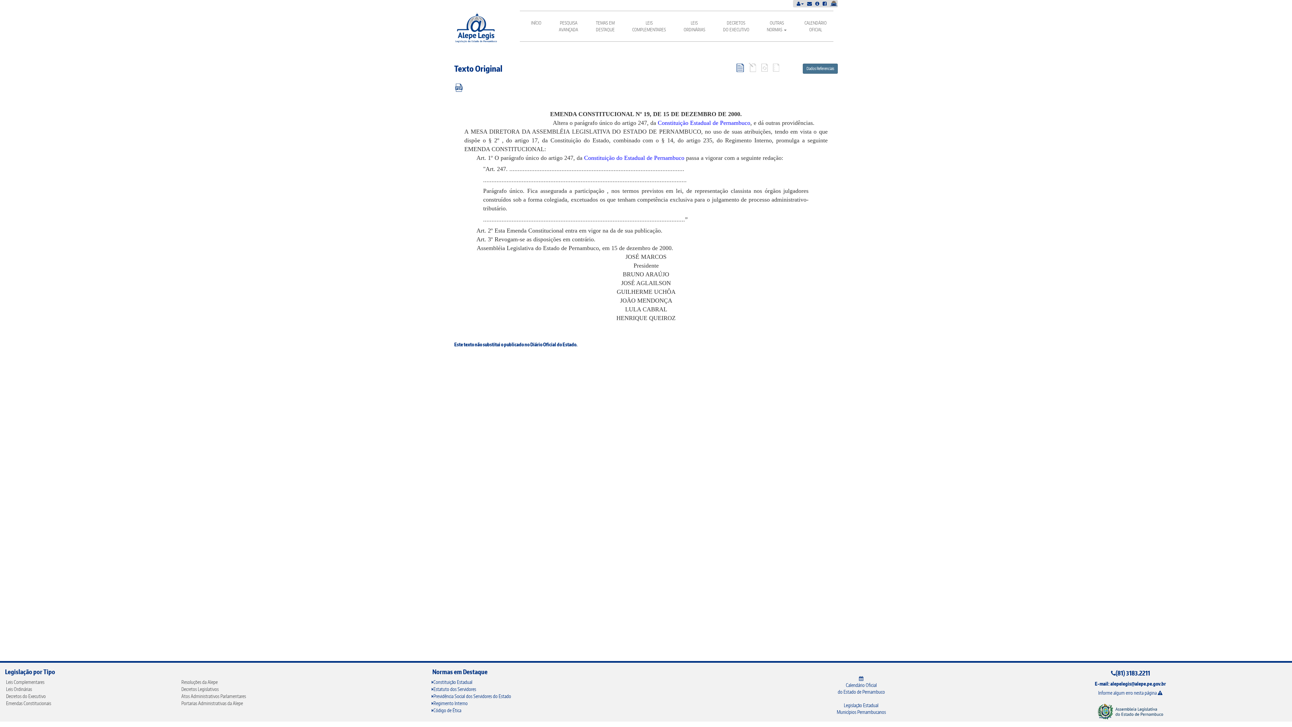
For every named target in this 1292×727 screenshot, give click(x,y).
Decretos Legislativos (200, 689)
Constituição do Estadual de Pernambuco (634, 157)
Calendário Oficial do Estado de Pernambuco (861, 688)
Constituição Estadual (452, 682)
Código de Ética (447, 710)
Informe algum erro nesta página (1128, 693)
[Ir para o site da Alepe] (1130, 711)
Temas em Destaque (605, 26)
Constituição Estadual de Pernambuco (704, 122)
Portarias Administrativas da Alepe (212, 703)
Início (536, 23)
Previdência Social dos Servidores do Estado (472, 696)
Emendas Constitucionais (28, 703)
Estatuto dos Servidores (454, 689)
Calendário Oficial (815, 26)
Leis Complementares (649, 26)
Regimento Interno (450, 703)
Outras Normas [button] (775, 26)
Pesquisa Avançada (568, 26)
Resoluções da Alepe (199, 682)
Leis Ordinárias (694, 26)
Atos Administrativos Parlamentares (213, 696)
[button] (800, 3)
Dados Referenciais (820, 68)
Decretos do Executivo (736, 26)
